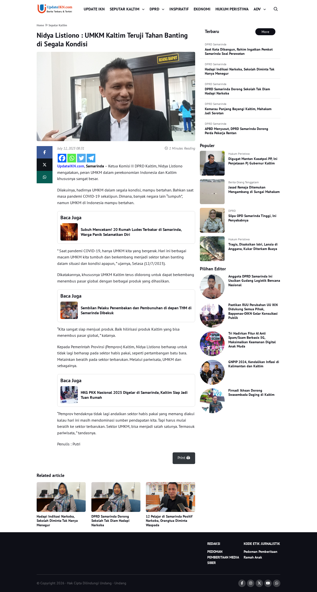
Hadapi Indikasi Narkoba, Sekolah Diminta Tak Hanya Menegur (57, 520)
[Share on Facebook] (45, 152)
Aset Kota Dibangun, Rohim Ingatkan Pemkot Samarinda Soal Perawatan (239, 51)
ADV (257, 8)
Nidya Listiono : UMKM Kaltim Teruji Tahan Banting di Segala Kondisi (112, 39)
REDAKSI (213, 543)
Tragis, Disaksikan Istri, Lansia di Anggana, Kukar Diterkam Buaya (253, 246)
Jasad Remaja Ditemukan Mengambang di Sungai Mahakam (254, 189)
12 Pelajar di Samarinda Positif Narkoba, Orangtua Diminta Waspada (169, 520)
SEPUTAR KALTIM (124, 8)
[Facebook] (62, 158)
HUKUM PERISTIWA (232, 8)
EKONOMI (202, 8)
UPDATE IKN (94, 8)
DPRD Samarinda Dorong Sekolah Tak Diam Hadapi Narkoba (110, 520)
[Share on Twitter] (45, 164)
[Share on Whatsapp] (45, 177)
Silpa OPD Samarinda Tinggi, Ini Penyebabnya (252, 218)
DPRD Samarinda (215, 44)
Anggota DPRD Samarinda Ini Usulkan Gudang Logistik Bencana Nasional (254, 280)
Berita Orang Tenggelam (243, 182)
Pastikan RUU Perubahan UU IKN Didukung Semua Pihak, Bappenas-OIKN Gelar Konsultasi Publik (253, 311)
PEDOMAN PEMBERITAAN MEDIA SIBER (223, 557)
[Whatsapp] (71, 158)
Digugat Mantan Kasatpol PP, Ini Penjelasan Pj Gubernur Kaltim (252, 160)
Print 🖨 (184, 457)
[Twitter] (81, 158)
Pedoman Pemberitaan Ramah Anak (260, 554)
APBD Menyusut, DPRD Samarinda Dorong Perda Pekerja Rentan (236, 130)
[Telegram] (91, 158)
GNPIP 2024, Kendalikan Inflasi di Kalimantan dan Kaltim (253, 364)
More (265, 32)
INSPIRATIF (179, 8)
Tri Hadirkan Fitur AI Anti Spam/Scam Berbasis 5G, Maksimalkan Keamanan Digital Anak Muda (252, 340)
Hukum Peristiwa (239, 154)
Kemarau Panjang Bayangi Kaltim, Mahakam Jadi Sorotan (238, 111)
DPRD (154, 8)
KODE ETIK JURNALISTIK (262, 543)
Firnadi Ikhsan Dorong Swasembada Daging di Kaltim (251, 392)
